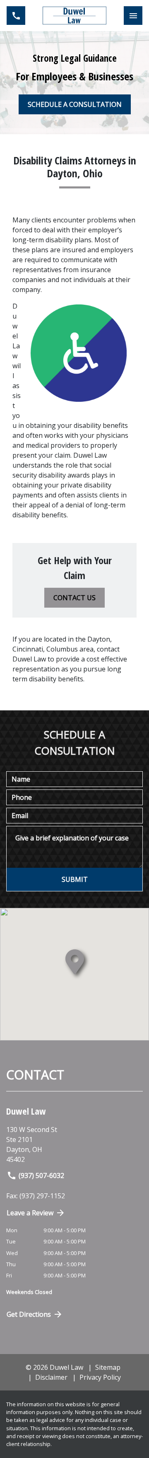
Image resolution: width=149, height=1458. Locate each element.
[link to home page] (74, 15)
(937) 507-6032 (41, 1175)
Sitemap (107, 1367)
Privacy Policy (100, 1377)
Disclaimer (51, 1377)
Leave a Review (30, 1212)
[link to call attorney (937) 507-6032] (16, 15)
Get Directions (29, 1314)
